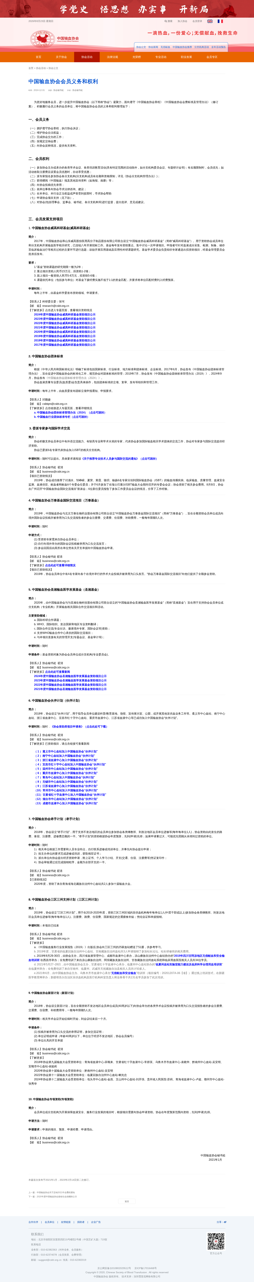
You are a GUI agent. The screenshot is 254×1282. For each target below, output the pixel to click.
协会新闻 (153, 47)
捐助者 (80, 1222)
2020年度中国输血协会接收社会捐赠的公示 (57, 1196)
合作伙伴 (33, 1222)
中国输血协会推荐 (182, 47)
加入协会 (182, 21)
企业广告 (96, 1222)
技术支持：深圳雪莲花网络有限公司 (141, 1276)
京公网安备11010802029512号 (115, 1268)
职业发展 (186, 56)
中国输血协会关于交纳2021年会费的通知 (56, 1192)
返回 (127, 1201)
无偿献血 (165, 47)
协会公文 (141, 47)
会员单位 (49, 1222)
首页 (38, 56)
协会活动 (86, 56)
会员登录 (197, 21)
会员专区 (212, 56)
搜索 (169, 21)
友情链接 (66, 1222)
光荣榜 (137, 56)
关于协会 (61, 56)
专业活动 (160, 56)
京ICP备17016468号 (145, 1268)
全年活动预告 (218, 47)
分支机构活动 (201, 47)
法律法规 (112, 56)
